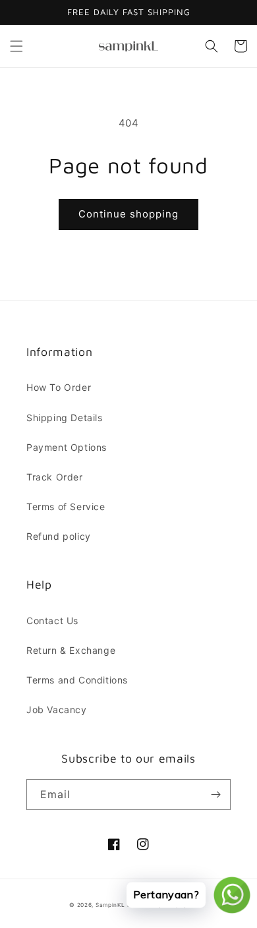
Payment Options (66, 447)
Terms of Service (65, 506)
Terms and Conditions (77, 679)
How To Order (58, 387)
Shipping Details (64, 417)
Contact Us (52, 620)
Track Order (54, 476)
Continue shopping (128, 214)
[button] (16, 46)
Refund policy (58, 536)
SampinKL (110, 905)
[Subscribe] (215, 794)
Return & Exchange (70, 650)
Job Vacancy (56, 709)
